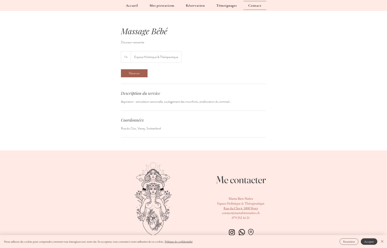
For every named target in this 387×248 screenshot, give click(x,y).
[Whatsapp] (242, 232)
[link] (134, 73)
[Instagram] (232, 232)
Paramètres (349, 241)
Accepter (369, 241)
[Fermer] (382, 241)
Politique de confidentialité (178, 241)
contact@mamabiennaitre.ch (241, 213)
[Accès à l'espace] (251, 232)
